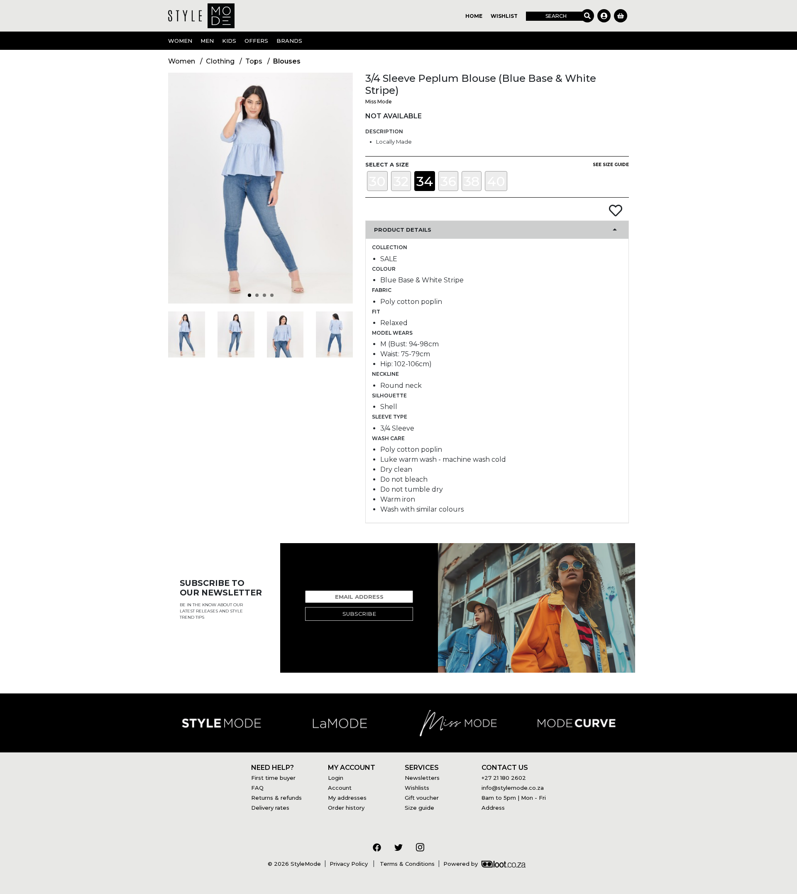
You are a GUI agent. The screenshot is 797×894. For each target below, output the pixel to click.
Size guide (419, 807)
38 (471, 181)
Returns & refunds (276, 797)
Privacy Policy (349, 863)
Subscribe (359, 613)
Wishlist (504, 16)
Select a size (387, 164)
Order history (346, 807)
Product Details (402, 229)
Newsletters (422, 777)
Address (493, 807)
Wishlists (417, 787)
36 (448, 181)
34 (424, 181)
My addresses (347, 797)
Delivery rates (270, 807)
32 (401, 181)
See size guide (611, 164)
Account (340, 787)
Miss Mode (378, 101)
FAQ (257, 787)
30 (377, 181)
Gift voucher (422, 797)
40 (496, 181)
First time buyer (273, 777)
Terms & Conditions (406, 863)
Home (473, 16)
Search (556, 16)
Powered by (460, 863)
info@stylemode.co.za (513, 787)
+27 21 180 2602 (504, 777)
